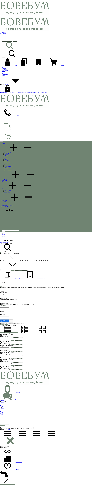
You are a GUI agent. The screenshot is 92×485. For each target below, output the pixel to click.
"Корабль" (6, 155)
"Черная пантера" (7, 167)
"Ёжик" (5, 165)
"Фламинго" (6, 164)
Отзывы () (6, 242)
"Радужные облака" (7, 152)
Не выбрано (6, 84)
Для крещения (4, 180)
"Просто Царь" (6, 163)
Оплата (35, 92)
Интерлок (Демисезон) (8, 178)
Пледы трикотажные (7, 190)
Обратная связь (17, 399)
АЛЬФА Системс (8, 429)
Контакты (13, 92)
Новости (1, 92)
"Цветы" (5, 161)
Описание (2, 242)
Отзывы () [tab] (4, 284)
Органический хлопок (8, 170)
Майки (5, 201)
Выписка (3, 143)
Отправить (6, 324)
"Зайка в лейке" (6, 160)
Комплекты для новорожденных (7, 205)
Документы (9, 92)
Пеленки (5, 189)
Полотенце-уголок (7, 192)
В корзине (20, 270)
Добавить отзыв (3, 305)
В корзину (12, 270)
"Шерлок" (6, 157)
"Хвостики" (6, 158)
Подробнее (2, 269)
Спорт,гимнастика (5, 206)
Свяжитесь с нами (3, 122)
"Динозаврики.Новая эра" (8, 151)
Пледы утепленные (7, 191)
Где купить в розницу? (44, 92)
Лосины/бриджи (5, 203)
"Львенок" (6, 159)
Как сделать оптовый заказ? (19, 92)
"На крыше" (6, 169)
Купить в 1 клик (24, 270)
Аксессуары (4, 181)
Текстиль (3, 188)
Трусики (5, 202)
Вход (16, 65)
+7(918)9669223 (3, 32)
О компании (5, 92)
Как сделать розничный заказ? (29, 92)
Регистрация (19, 91)
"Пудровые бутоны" (7, 153)
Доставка (38, 92)
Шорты (3, 204)
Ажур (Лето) (6, 179)
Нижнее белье (4, 200)
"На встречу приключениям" (9, 166)
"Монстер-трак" (6, 154)
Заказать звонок (3, 33)
